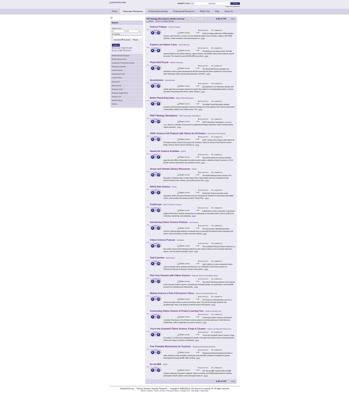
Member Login (184, 3)
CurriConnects (117, 70)
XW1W (114, 104)
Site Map (194, 391)
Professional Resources (183, 11)
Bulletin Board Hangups (121, 56)
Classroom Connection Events (123, 63)
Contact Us (184, 391)
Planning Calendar (119, 67)
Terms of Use (159, 391)
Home (114, 11)
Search (116, 45)
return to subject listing (165, 21)
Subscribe (204, 391)
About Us (229, 11)
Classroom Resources (133, 11)
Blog (217, 11)
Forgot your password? (232, 6)
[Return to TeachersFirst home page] (117, 2)
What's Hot (205, 11)
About (149, 391)
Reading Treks (117, 89)
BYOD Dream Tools (119, 59)
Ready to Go (116, 97)
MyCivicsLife (116, 86)
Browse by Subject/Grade (122, 48)
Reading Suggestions (120, 93)
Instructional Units (118, 74)
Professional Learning (158, 11)
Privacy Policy (172, 391)
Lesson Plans (117, 78)
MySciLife (116, 82)
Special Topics (117, 100)
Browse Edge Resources (121, 50)
